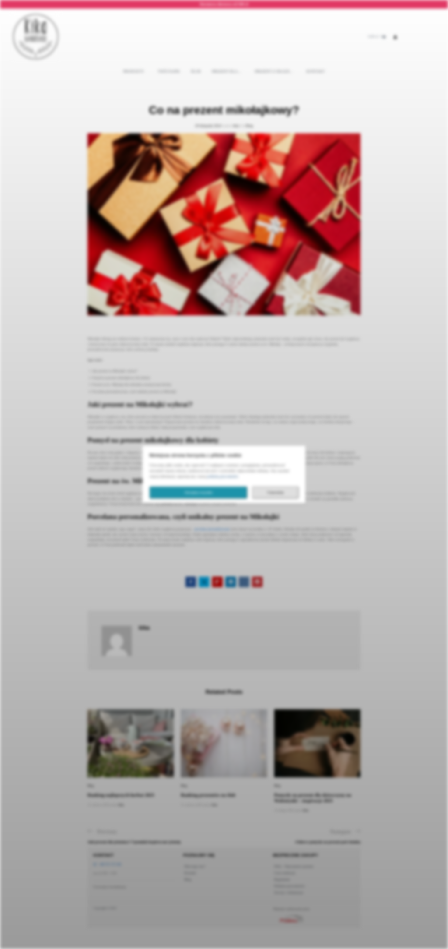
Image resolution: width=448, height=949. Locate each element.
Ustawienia (275, 492)
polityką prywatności (222, 476)
